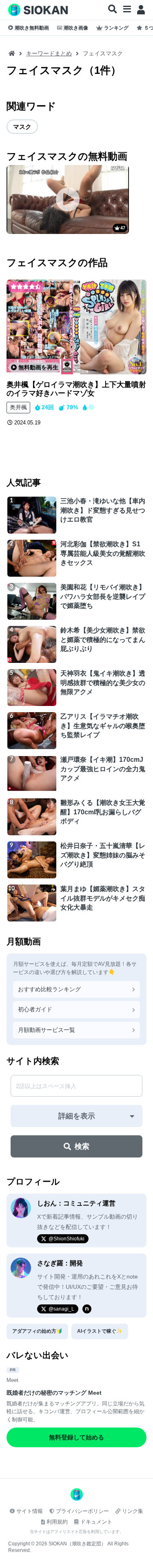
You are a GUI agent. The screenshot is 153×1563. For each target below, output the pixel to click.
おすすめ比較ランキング (49, 989)
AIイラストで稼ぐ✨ (99, 1331)
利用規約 (57, 1522)
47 (122, 227)
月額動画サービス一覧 (46, 1030)
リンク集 (132, 1511)
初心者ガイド (35, 1009)
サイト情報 (29, 1511)
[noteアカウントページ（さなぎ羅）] (86, 1308)
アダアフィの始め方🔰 (37, 1331)
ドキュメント (96, 1522)
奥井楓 (18, 407)
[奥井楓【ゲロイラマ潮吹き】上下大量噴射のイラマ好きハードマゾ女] (76, 327)
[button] (112, 9)
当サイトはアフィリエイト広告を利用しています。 (77, 1531)
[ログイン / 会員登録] (141, 9)
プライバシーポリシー (82, 1511)
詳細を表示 (76, 1116)
